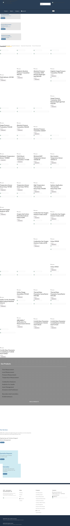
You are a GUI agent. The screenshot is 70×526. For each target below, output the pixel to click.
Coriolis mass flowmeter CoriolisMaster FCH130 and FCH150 (57, 322)
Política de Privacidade (13, 519)
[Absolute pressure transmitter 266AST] (41, 118)
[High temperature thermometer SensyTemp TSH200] (41, 174)
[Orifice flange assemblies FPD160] (24, 281)
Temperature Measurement (26, 45)
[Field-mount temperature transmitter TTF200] (24, 145)
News (20, 496)
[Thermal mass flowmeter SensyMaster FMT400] (41, 281)
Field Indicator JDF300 (7, 77)
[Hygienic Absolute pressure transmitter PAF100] (24, 60)
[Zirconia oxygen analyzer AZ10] (7, 201)
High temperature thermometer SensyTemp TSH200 (40, 186)
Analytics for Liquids (8, 384)
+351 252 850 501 (7, 1)
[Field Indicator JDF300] (7, 63)
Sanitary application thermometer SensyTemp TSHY (56, 186)
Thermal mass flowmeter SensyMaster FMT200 (57, 293)
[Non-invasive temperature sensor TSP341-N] (58, 145)
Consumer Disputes (18, 524)
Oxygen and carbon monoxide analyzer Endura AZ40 (23, 215)
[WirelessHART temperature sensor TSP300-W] (41, 145)
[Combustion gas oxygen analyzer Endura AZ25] (41, 202)
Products (6, 11)
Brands (11, 11)
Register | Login (55, 9)
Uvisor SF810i (54, 241)
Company (17, 11)
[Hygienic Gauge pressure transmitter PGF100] (58, 60)
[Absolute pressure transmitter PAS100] (24, 116)
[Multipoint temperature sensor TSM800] (7, 145)
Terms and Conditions (6, 524)
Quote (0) (24, 11)
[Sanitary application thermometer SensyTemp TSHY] (58, 174)
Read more (3, 18)
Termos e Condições (6, 519)
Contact (20, 500)
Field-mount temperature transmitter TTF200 (23, 157)
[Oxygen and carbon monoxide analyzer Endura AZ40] (24, 203)
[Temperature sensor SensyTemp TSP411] (24, 174)
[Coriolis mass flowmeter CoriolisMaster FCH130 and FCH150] (58, 310)
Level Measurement (39, 494)
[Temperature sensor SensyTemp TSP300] (7, 174)
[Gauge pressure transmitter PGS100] (7, 116)
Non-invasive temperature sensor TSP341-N (56, 157)
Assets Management (39, 504)
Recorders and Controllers (10, 394)
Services (20, 494)
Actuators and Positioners (10, 390)
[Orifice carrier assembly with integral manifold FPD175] (7, 285)
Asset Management (8, 387)
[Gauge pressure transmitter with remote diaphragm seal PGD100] (58, 87)
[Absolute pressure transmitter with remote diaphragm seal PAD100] (41, 60)
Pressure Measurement (36, 45)
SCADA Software (7, 396)
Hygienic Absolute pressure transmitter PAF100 (23, 72)
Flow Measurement (6, 45)
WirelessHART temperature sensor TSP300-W (40, 157)
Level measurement (8, 372)
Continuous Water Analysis (40, 502)
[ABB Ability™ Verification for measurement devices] (24, 310)
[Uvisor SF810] (58, 256)
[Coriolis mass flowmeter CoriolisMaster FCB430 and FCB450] (7, 339)
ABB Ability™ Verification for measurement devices (23, 321)
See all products (34, 401)
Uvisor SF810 (54, 267)
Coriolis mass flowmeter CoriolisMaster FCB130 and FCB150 (41, 322)
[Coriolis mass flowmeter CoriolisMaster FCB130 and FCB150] (41, 310)
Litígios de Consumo (20, 519)
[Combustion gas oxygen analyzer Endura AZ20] (58, 203)
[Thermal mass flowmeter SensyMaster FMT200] (58, 281)
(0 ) (53, 12)
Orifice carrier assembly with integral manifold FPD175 (7, 301)
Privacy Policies (12, 524)
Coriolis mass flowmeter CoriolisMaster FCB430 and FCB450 (7, 351)
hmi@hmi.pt (13, 1)
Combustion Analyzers (15, 45)
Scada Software (38, 512)
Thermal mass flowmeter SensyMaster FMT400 (41, 293)
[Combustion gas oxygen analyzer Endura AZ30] (41, 230)
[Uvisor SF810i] (58, 230)
